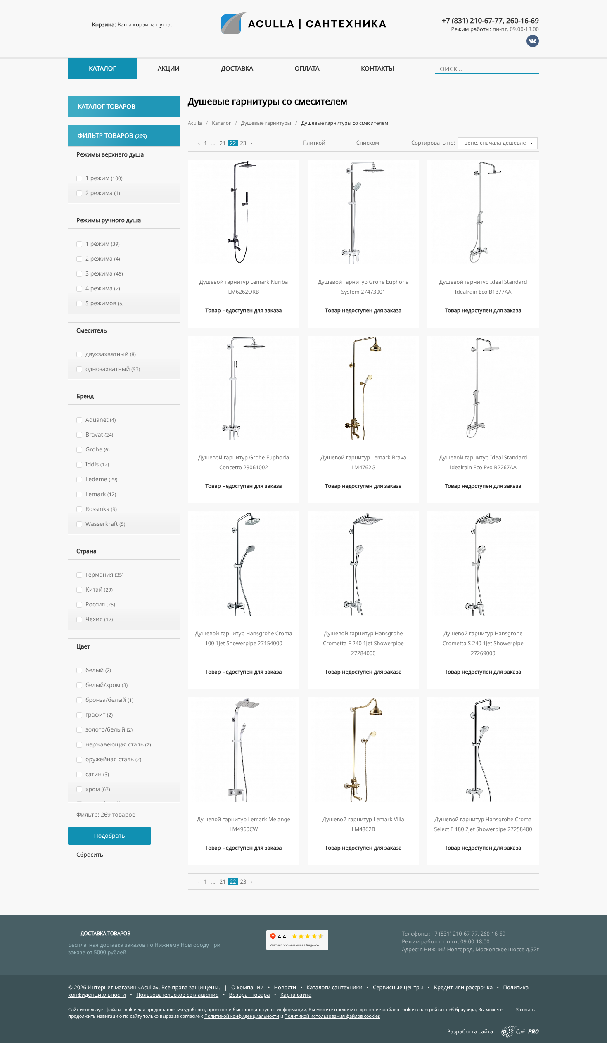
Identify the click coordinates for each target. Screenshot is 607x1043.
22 (233, 143)
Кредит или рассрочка (463, 987)
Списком (367, 142)
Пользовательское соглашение (177, 994)
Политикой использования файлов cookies (332, 1016)
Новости (285, 987)
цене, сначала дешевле (495, 142)
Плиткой (314, 142)
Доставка (237, 68)
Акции (169, 68)
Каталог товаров (106, 106)
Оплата (307, 68)
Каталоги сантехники (334, 987)
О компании (247, 987)
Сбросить (89, 855)
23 (243, 143)
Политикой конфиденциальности (241, 1016)
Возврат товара (249, 994)
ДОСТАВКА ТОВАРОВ (105, 933)
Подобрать (109, 836)
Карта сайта (296, 994)
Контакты (377, 68)
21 (223, 143)
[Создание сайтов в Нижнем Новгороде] (520, 1035)
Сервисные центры (398, 987)
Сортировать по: (433, 142)
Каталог (102, 68)
